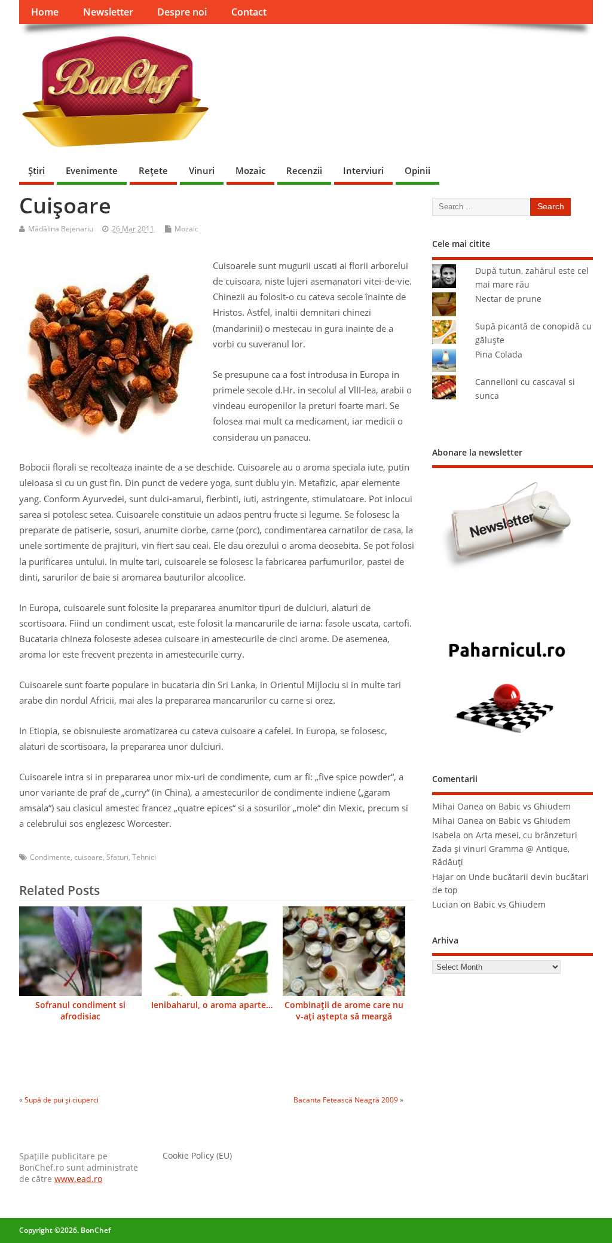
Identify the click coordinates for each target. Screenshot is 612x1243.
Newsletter (108, 12)
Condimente (50, 857)
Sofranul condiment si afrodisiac (80, 1011)
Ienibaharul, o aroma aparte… (212, 1005)
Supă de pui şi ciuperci (62, 1100)
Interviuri (363, 170)
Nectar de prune (508, 299)
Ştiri (36, 170)
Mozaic (250, 170)
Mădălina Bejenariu (60, 229)
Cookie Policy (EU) (197, 1155)
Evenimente (92, 170)
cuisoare (88, 857)
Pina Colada (498, 354)
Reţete (153, 170)
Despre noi (182, 12)
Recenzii (304, 170)
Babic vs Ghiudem (534, 806)
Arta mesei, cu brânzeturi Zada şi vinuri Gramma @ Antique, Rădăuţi (504, 849)
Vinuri (202, 170)
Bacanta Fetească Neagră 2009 (345, 1100)
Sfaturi (117, 857)
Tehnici (144, 857)
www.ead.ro (78, 1179)
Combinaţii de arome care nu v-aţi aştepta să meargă (343, 1011)
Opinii (417, 170)
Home (45, 12)
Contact (249, 12)
